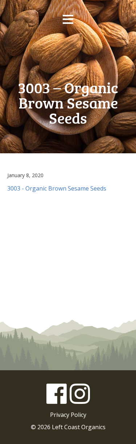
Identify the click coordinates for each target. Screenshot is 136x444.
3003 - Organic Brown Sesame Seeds (56, 188)
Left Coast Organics (68, 54)
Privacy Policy (68, 415)
